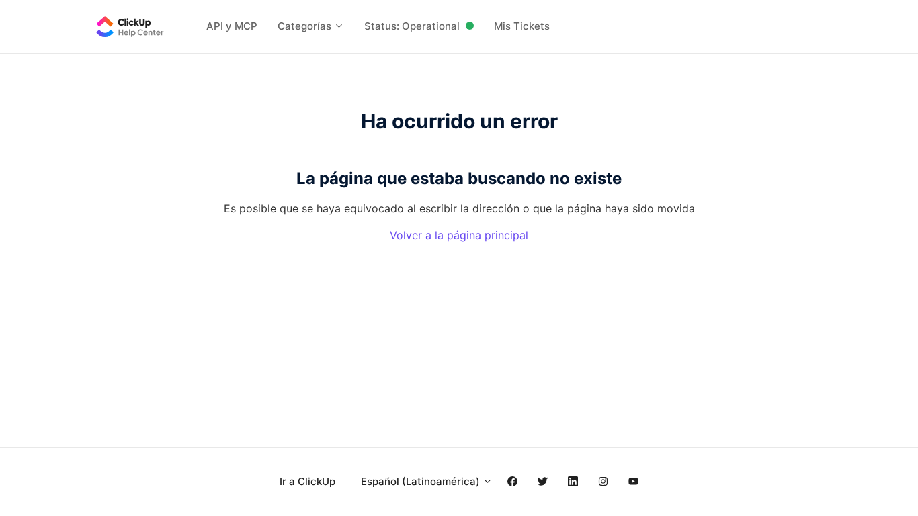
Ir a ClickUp (307, 481)
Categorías (306, 25)
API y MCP (231, 25)
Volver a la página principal (459, 235)
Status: (412, 25)
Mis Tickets (522, 25)
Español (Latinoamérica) (422, 481)
